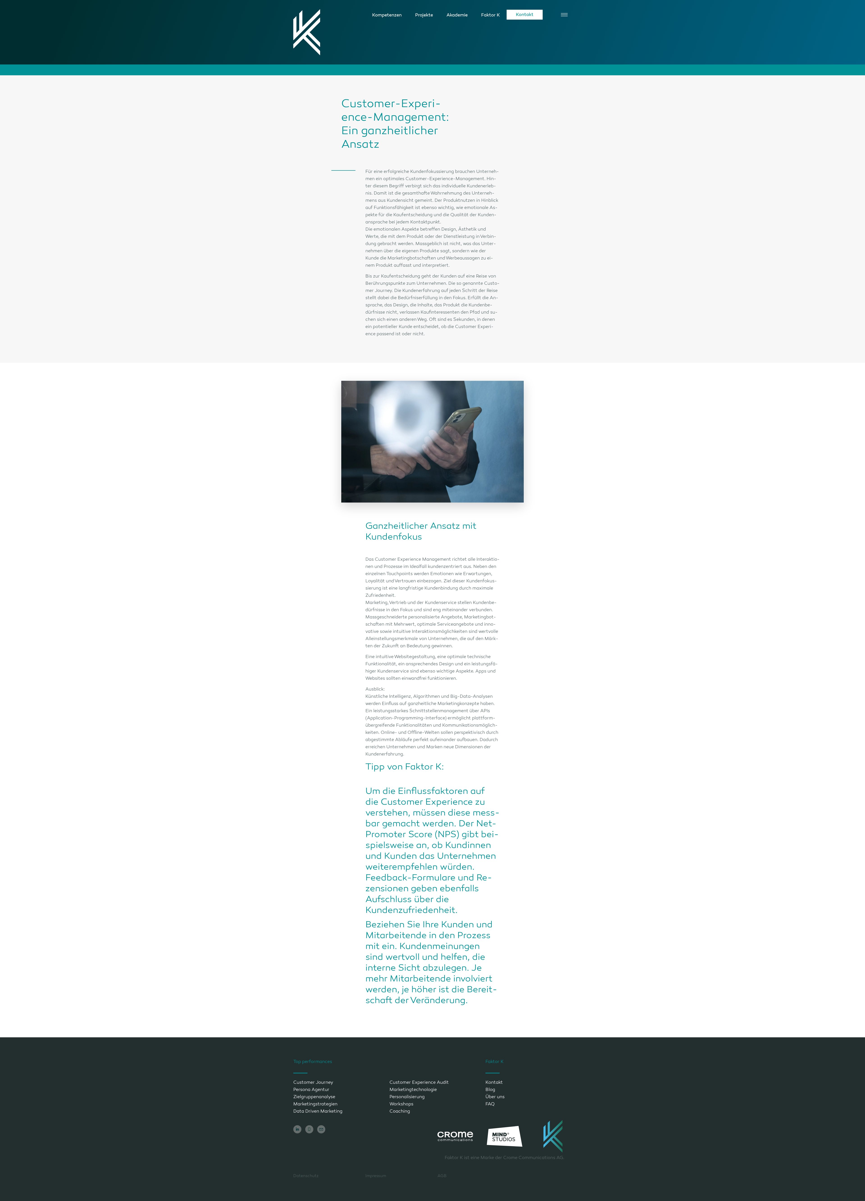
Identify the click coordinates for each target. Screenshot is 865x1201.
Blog (490, 1089)
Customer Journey (313, 1082)
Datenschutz (306, 1175)
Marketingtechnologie (413, 1089)
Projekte (424, 15)
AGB (441, 1175)
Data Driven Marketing (317, 1111)
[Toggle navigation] (564, 15)
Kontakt (524, 14)
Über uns (495, 1097)
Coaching (399, 1111)
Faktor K (490, 15)
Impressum (375, 1175)
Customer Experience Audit (419, 1082)
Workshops (401, 1104)
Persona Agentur (311, 1089)
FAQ (490, 1104)
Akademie (457, 15)
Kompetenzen (387, 15)
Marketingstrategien (315, 1104)
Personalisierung (407, 1097)
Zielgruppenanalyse (314, 1097)
